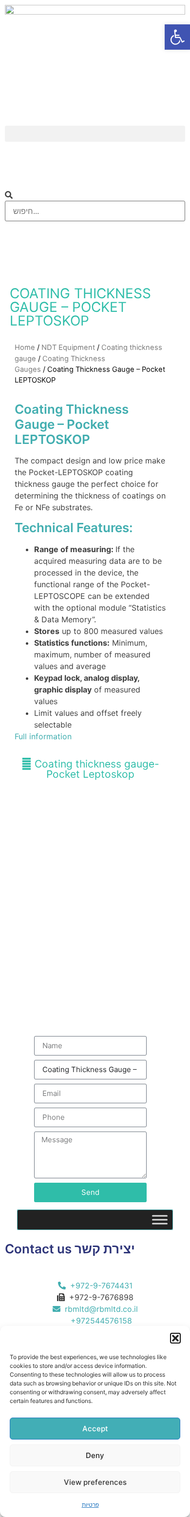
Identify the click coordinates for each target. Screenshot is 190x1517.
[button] (175, 1338)
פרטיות (90, 1504)
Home (25, 347)
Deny (95, 1455)
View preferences (95, 1482)
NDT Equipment (68, 347)
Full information (43, 736)
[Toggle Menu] (160, 1219)
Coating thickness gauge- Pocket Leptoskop (95, 769)
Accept (95, 1428)
